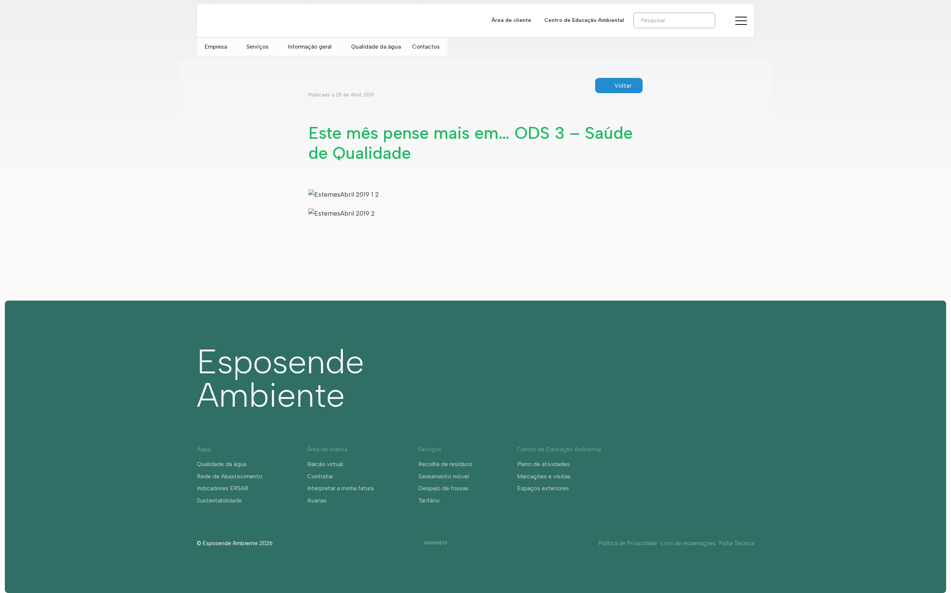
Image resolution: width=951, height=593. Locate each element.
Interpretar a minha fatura (340, 488)
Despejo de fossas (443, 488)
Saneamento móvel (443, 476)
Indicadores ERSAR (223, 488)
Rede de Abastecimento (230, 476)
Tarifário (429, 500)
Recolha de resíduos (445, 464)
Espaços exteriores (543, 488)
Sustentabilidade (219, 500)
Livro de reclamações (688, 543)
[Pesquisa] (720, 20)
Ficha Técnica (736, 543)
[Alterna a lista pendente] (233, 47)
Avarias (317, 500)
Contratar (320, 476)
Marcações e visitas (544, 476)
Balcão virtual (325, 464)
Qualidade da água (376, 46)
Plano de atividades (543, 464)
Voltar (623, 85)
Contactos (426, 46)
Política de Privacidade (628, 543)
